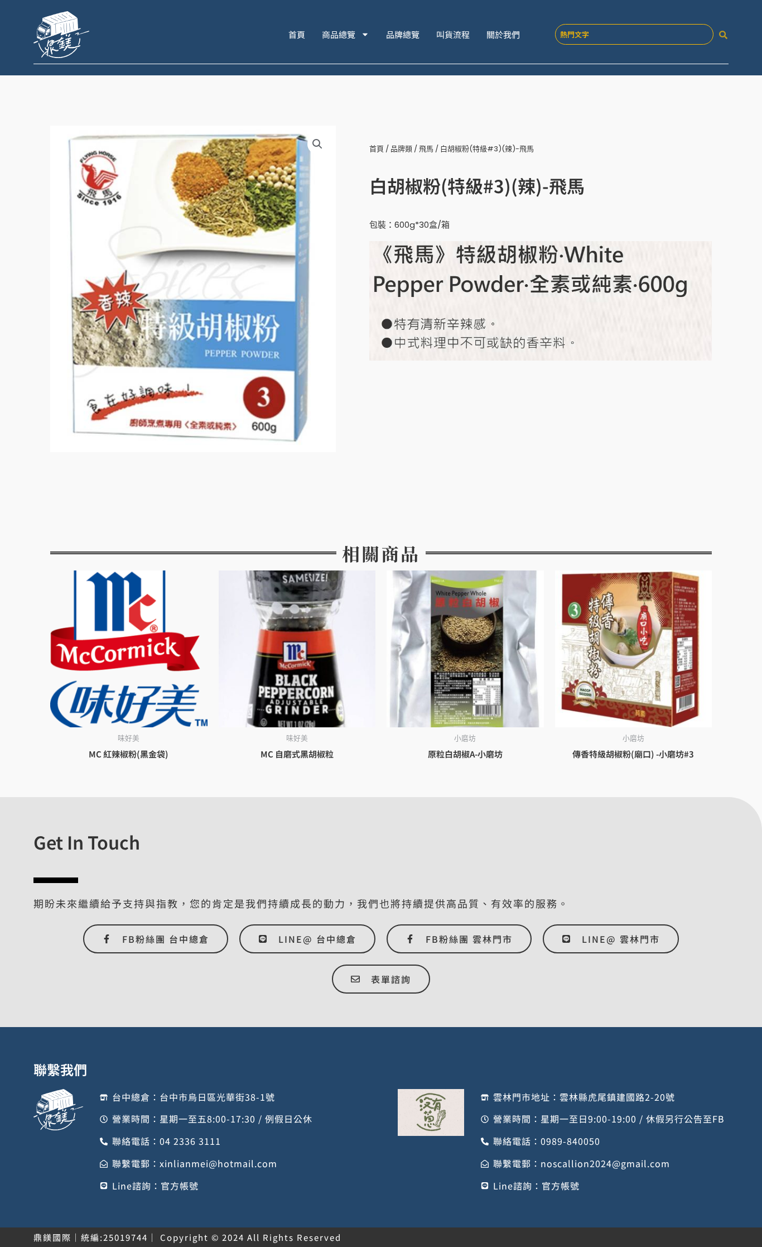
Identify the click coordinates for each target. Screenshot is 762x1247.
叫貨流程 (453, 34)
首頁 (296, 34)
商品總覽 (338, 34)
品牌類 (401, 148)
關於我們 (503, 34)
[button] (317, 144)
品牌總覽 (402, 34)
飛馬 (426, 148)
